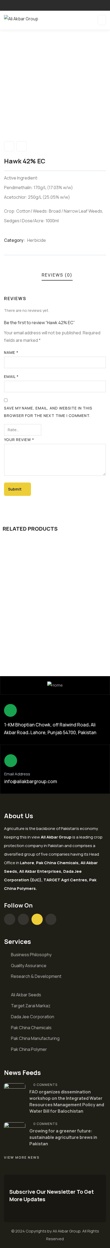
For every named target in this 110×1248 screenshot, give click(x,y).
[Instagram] (23, 919)
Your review (19, 439)
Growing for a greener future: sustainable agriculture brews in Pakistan (63, 1137)
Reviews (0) (57, 275)
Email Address (17, 774)
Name (11, 352)
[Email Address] (10, 760)
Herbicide (36, 240)
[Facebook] (9, 919)
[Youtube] (37, 919)
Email (11, 376)
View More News (22, 1157)
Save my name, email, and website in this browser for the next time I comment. (48, 411)
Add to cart (57, 593)
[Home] (55, 685)
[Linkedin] (51, 919)
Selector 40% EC (55, 623)
